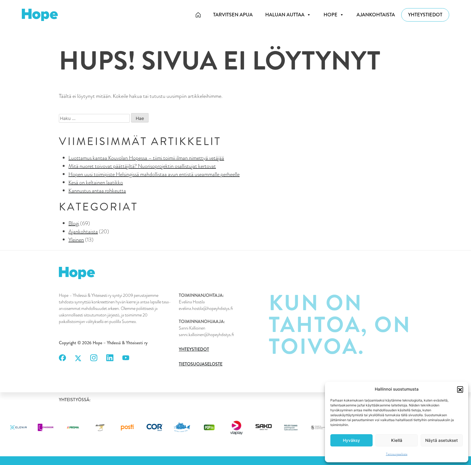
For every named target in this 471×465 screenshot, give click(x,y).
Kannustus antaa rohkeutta (97, 190)
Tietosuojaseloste (396, 454)
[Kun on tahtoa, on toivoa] (198, 15)
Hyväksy (351, 440)
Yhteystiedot (425, 14)
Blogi (73, 223)
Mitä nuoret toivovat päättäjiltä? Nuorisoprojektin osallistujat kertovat (142, 166)
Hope (330, 14)
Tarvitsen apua (233, 14)
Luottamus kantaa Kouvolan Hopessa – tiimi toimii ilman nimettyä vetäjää (146, 158)
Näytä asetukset (441, 440)
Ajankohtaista (376, 14)
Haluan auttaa (284, 14)
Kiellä (396, 440)
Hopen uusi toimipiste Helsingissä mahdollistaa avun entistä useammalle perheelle (154, 174)
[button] (460, 389)
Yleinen (76, 239)
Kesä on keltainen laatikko (95, 182)
